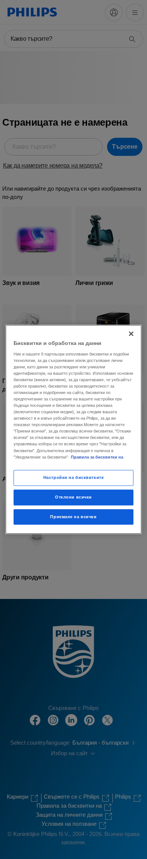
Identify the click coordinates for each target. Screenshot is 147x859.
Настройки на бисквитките (73, 477)
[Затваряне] (131, 333)
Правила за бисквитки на (97, 457)
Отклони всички (73, 497)
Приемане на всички (73, 516)
